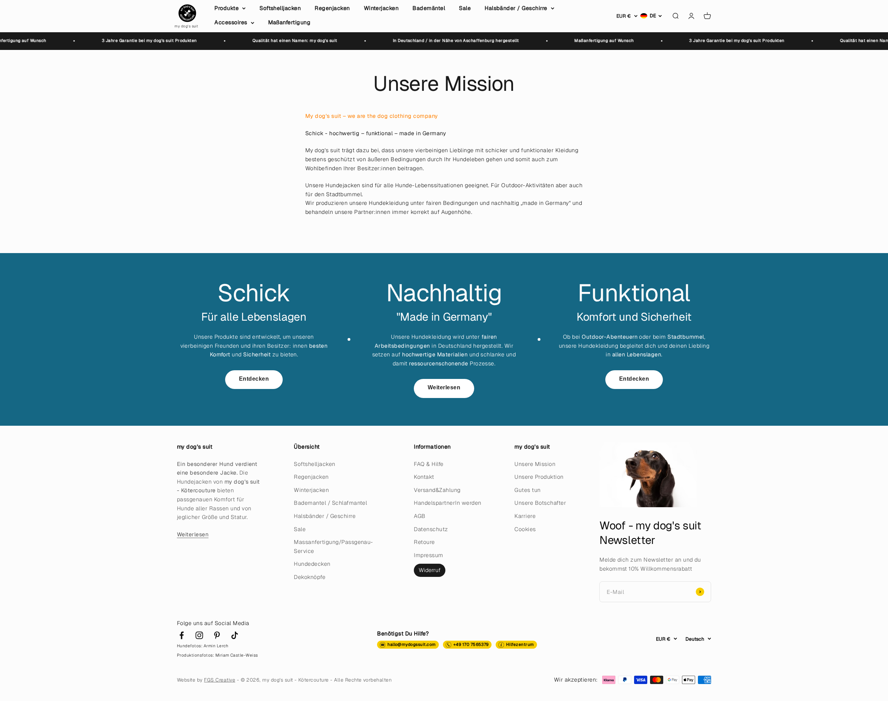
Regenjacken (332, 8)
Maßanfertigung (289, 22)
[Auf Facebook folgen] (181, 635)
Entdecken (254, 379)
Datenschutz (431, 529)
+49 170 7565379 (471, 644)
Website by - (209, 680)
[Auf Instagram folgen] (199, 635)
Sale (465, 8)
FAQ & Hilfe (428, 464)
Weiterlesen (444, 387)
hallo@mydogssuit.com (411, 644)
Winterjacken (381, 8)
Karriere (525, 516)
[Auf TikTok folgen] (234, 635)
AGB (419, 516)
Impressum (428, 555)
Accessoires (230, 22)
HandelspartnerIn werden (447, 503)
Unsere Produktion (538, 477)
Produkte (226, 8)
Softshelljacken (280, 8)
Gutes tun (527, 490)
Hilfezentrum (520, 644)
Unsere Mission (534, 464)
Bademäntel (428, 8)
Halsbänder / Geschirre (516, 8)
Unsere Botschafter (540, 503)
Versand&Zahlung (437, 490)
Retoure (424, 542)
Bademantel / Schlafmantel (330, 503)
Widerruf (430, 570)
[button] (651, 15)
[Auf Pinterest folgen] (217, 635)
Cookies (525, 529)
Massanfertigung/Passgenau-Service (333, 546)
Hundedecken (312, 564)
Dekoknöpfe (309, 577)
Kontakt (424, 477)
